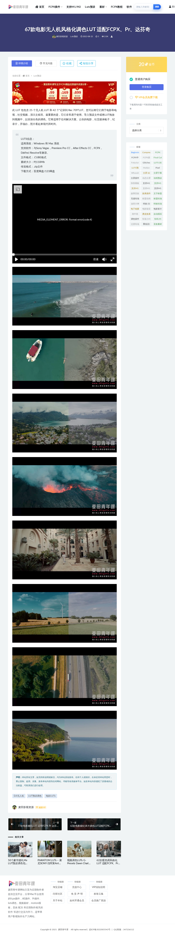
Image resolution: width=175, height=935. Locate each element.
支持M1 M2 (146, 184)
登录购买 (146, 87)
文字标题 (158, 194)
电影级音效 (146, 209)
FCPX (157, 153)
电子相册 (135, 209)
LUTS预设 (135, 168)
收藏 (68, 63)
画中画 (135, 214)
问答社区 (57, 894)
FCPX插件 (54, 7)
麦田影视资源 (62, 36)
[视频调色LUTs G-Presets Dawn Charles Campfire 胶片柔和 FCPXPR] (79, 849)
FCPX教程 (117, 7)
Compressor (146, 153)
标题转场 (158, 199)
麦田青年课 (63, 929)
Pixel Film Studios (157, 168)
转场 (146, 219)
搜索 (157, 7)
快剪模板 (135, 184)
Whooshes (135, 173)
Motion (146, 168)
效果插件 (146, 194)
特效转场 (158, 204)
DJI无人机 (19, 796)
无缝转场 (135, 199)
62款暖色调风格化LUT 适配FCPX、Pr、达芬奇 (108, 863)
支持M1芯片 (146, 189)
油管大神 (135, 204)
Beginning (135, 153)
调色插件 (135, 219)
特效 (146, 204)
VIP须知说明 (98, 887)
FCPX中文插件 (135, 158)
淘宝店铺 (57, 887)
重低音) (146, 224)
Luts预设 (90, 7)
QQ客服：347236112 (124, 929)
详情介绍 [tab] (23, 63)
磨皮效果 (146, 214)
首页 (41, 7)
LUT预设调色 (35, 796)
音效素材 (158, 224)
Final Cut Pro (158, 158)
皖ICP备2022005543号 (99, 929)
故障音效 (135, 194)
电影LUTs (51, 796)
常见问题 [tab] (47, 63)
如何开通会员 (77, 900)
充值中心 (77, 887)
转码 (157, 219)
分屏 (146, 173)
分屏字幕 (158, 173)
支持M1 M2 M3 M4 (135, 189)
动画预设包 (158, 178)
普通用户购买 (142, 79)
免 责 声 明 (77, 894)
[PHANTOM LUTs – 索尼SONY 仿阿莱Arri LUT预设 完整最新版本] (50, 849)
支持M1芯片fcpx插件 (158, 189)
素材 (102, 7)
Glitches (146, 163)
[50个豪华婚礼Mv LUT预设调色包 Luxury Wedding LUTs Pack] (20, 849)
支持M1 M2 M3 (157, 184)
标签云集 (98, 894)
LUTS (157, 163)
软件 (129, 7)
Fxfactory (135, 163)
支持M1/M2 (73, 7)
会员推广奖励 (98, 900)
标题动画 (146, 199)
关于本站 (57, 900)
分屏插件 (135, 178)
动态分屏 (146, 178)
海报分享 (87, 63)
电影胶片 (158, 209)
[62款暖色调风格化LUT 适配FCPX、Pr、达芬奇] (109, 849)
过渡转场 (135, 224)
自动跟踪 (158, 214)
